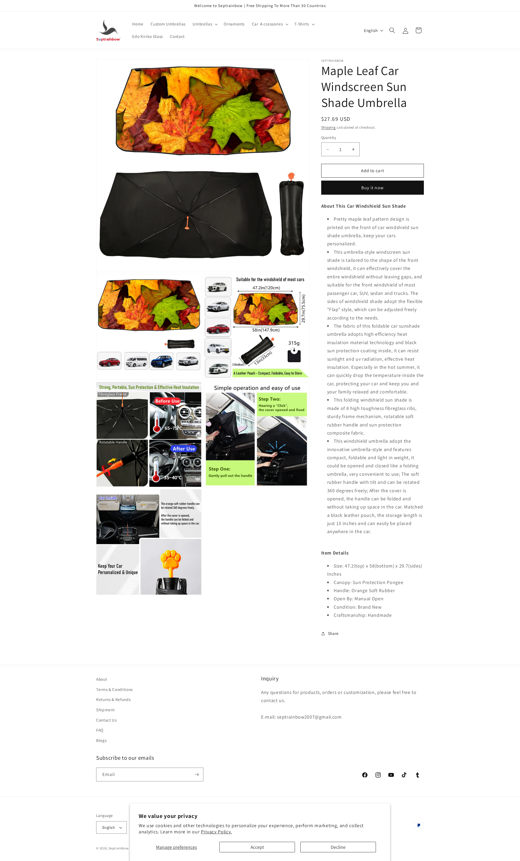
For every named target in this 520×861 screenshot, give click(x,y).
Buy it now (372, 188)
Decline (338, 847)
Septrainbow (119, 848)
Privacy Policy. (216, 832)
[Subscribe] (196, 775)
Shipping (328, 127)
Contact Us (106, 720)
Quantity (328, 137)
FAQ (99, 730)
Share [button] (333, 633)
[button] (204, 24)
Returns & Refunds (113, 699)
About (101, 679)
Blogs (101, 740)
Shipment (105, 709)
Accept (257, 847)
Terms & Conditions (114, 689)
